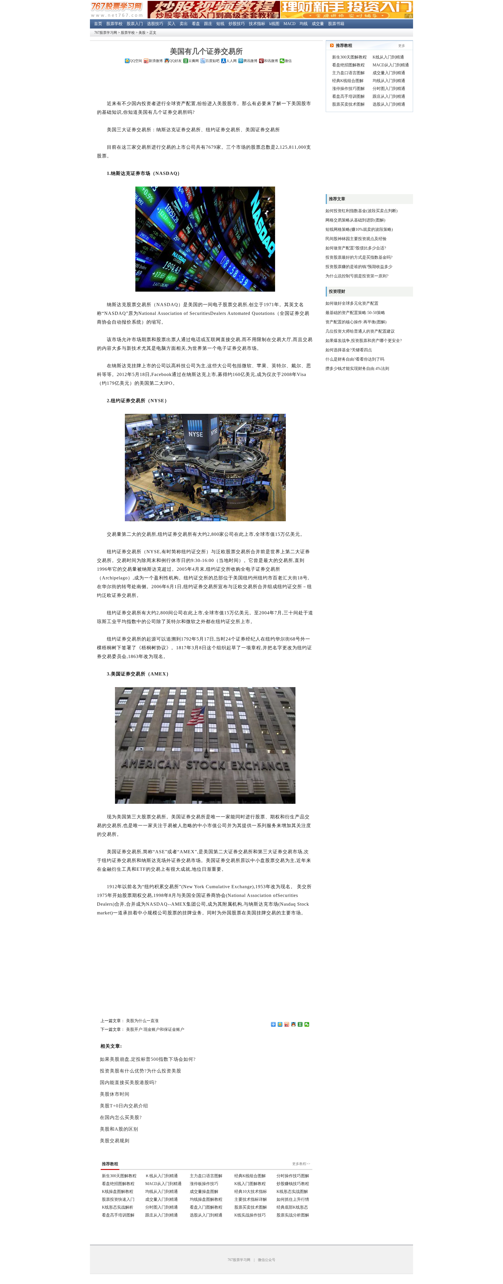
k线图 (274, 24)
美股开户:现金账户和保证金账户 (155, 1029)
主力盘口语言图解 (348, 73)
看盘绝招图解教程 (348, 65)
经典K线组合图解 (348, 81)
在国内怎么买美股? (121, 1117)
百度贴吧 (212, 61)
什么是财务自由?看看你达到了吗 (354, 359)
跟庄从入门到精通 (389, 96)
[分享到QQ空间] (280, 1024)
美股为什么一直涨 (142, 1021)
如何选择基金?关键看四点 (348, 350)
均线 (304, 24)
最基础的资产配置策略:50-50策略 (355, 313)
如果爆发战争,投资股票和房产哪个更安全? (363, 340)
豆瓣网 (193, 61)
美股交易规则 (115, 1140)
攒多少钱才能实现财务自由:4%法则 (357, 368)
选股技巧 (155, 24)
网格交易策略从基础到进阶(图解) (355, 220)
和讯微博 (271, 61)
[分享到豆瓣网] (300, 1024)
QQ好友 (175, 61)
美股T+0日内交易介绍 (124, 1105)
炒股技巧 (237, 24)
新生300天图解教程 (349, 57)
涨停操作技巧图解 (348, 88)
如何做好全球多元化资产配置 (351, 303)
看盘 (196, 24)
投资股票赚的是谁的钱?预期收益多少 (358, 267)
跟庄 (208, 24)
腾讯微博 (250, 61)
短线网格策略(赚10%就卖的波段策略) (359, 229)
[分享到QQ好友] (293, 1024)
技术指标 (257, 24)
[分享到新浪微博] (286, 1024)
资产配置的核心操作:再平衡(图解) (356, 322)
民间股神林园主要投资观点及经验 (356, 239)
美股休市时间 (115, 1094)
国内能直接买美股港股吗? (128, 1082)
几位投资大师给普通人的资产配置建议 (360, 331)
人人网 (231, 61)
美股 (142, 33)
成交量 (318, 24)
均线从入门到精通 (389, 81)
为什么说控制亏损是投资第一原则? (356, 276)
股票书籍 (336, 24)
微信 (288, 61)
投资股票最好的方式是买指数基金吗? (358, 257)
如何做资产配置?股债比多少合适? (355, 248)
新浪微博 (156, 61)
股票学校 (114, 24)
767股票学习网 (105, 33)
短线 (220, 24)
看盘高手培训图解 (348, 96)
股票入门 (135, 24)
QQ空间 (136, 61)
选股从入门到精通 (389, 104)
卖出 (184, 24)
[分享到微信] (306, 1024)
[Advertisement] (206, 83)
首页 (98, 24)
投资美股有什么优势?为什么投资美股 (140, 1070)
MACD (289, 24)
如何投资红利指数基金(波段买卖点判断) (361, 211)
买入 (171, 24)
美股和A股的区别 (119, 1129)
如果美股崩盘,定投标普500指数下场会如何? (148, 1059)
